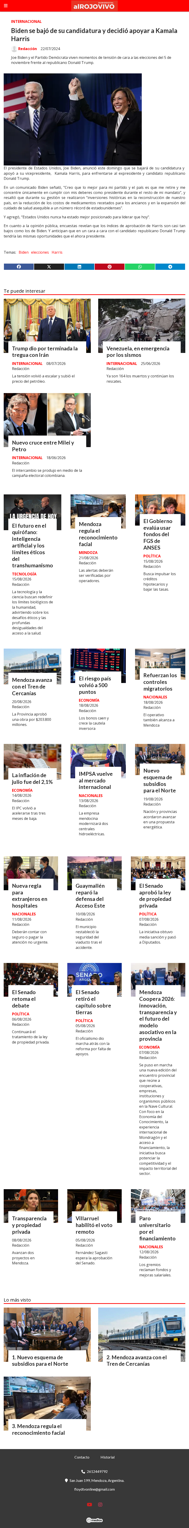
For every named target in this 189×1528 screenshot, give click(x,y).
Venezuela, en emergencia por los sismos (137, 351)
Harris (57, 252)
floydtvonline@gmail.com (94, 1489)
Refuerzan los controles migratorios (160, 682)
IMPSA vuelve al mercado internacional (96, 780)
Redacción (27, 48)
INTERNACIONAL (26, 21)
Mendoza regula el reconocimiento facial (98, 534)
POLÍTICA (152, 556)
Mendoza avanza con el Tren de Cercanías (32, 686)
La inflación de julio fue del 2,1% (32, 778)
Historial (107, 1457)
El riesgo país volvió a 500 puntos (95, 685)
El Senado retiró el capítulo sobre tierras (93, 1002)
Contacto (81, 1457)
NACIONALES (155, 697)
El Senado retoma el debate (24, 999)
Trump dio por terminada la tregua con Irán (45, 351)
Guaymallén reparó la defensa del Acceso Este (90, 895)
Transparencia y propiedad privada (29, 1225)
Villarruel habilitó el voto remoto (94, 1225)
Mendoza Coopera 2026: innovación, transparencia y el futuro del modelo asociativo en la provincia (158, 1015)
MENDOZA (88, 552)
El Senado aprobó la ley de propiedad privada (155, 895)
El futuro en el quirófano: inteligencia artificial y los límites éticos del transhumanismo (32, 545)
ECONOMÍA (89, 700)
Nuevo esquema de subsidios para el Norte (159, 780)
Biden (24, 252)
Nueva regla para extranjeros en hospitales (29, 895)
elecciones (40, 252)
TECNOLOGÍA (24, 574)
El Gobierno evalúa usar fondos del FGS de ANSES (157, 534)
